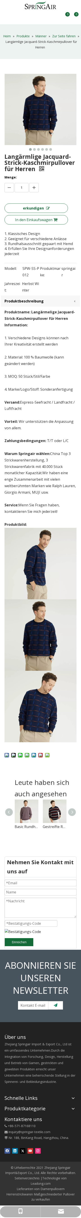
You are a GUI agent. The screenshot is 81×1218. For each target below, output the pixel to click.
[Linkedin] (15, 1151)
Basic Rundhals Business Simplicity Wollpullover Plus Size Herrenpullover (26, 826)
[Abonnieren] (55, 1005)
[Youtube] (30, 1151)
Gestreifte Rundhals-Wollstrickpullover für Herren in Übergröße (54, 826)
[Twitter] (22, 1151)
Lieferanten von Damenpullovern (41, 1189)
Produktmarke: (50, 271)
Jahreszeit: (12, 287)
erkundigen (33, 208)
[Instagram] (38, 1151)
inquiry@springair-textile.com (29, 1132)
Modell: (10, 268)
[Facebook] (7, 1151)
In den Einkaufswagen (33, 219)
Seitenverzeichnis (27, 1178)
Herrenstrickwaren (19, 1194)
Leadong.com (41, 1183)
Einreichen (19, 942)
